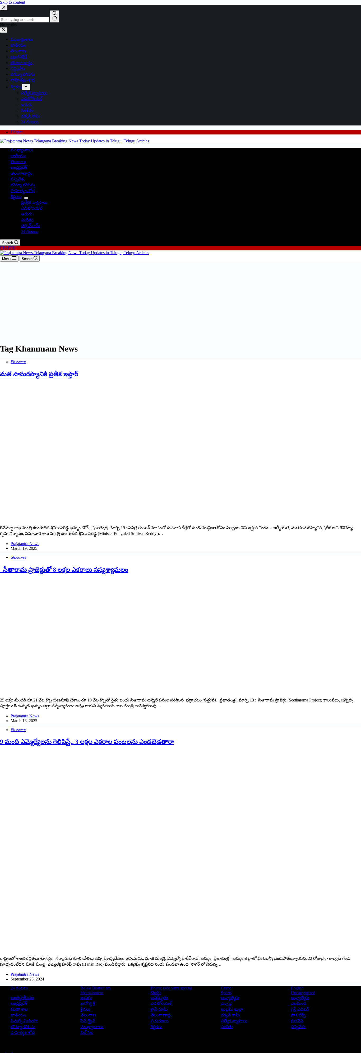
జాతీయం (18, 156)
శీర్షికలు (16, 196)
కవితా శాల (19, 1009)
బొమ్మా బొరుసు (23, 185)
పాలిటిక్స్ (298, 1015)
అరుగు (27, 214)
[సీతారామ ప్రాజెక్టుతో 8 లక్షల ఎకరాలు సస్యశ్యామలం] (101, 691)
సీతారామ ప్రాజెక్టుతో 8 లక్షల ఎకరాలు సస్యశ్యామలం (64, 569)
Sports (226, 993)
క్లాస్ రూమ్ (159, 1009)
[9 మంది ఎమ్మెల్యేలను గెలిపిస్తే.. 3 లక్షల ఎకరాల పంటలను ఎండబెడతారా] (101, 949)
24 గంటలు (30, 231)
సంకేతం (27, 220)
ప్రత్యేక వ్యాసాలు (34, 202)
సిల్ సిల (87, 1032)
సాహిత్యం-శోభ (23, 190)
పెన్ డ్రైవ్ (88, 1021)
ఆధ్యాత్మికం (300, 997)
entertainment (92, 993)
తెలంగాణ (18, 161)
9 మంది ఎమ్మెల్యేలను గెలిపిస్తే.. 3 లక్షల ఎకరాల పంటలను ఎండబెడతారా (87, 741)
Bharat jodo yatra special (171, 988)
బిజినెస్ (297, 1021)
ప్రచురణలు (160, 1021)
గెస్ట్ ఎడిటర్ (300, 1009)
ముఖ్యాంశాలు (22, 150)
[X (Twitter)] (9, 1050)
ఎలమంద (298, 1003)
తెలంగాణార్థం (21, 173)
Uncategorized (303, 993)
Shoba (156, 993)
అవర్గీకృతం (159, 997)
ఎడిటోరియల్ (32, 208)
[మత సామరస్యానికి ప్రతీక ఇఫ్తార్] (101, 518)
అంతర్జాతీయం (22, 997)
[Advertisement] (180, 301)
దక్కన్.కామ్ (30, 225)
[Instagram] (15, 1050)
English (297, 988)
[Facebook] (3, 1050)
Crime (226, 988)
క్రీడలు (85, 1009)
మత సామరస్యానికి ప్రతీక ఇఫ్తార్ (39, 374)
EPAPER (8, 248)
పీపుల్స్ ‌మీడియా (24, 1021)
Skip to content (12, 2)
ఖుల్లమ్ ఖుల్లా (232, 1009)
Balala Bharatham (95, 988)
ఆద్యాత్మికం (230, 997)
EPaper (17, 132)
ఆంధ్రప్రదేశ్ (19, 167)
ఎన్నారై (226, 1003)
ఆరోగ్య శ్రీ (88, 1003)
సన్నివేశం (18, 179)
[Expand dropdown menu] (26, 198)
